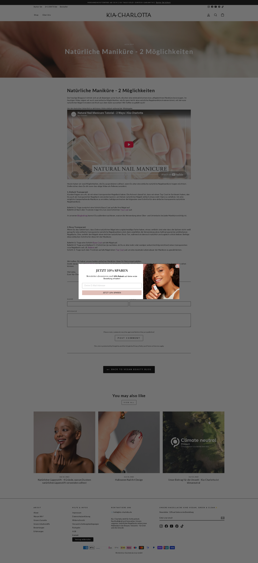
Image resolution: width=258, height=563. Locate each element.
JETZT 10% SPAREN (112, 293)
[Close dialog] (177, 266)
